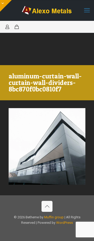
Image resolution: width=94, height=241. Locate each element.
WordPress (64, 223)
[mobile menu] (87, 10)
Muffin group (54, 217)
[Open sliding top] (6, 6)
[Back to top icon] (47, 206)
